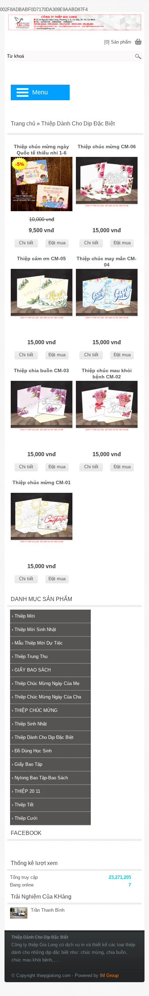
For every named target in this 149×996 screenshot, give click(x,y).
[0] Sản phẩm (117, 42)
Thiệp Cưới (24, 818)
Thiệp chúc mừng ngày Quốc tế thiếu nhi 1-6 (41, 150)
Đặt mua (57, 242)
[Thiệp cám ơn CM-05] (41, 297)
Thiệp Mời (23, 616)
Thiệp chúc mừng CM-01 (41, 482)
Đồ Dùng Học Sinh (32, 750)
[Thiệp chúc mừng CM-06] (107, 185)
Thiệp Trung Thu (29, 656)
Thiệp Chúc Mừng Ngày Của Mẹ (45, 683)
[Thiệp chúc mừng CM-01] (41, 521)
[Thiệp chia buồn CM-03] (41, 409)
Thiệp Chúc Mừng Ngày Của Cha (46, 696)
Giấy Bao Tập (27, 764)
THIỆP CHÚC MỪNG (35, 710)
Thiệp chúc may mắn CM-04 (107, 261)
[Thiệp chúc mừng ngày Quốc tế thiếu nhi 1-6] (41, 185)
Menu (40, 92)
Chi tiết (26, 242)
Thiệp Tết (23, 804)
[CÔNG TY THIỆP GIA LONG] (74, 22)
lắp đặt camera (137, 928)
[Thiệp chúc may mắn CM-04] (107, 297)
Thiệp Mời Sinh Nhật (34, 629)
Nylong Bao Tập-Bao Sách (40, 777)
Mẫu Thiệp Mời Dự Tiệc (37, 643)
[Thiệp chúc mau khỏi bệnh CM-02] (107, 409)
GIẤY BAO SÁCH (31, 670)
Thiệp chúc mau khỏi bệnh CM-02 (107, 373)
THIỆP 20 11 (26, 791)
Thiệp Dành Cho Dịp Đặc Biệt (42, 737)
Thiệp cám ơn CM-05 (41, 258)
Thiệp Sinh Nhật (29, 723)
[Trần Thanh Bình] (18, 913)
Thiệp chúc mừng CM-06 (107, 146)
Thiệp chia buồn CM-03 (41, 370)
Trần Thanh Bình (47, 910)
